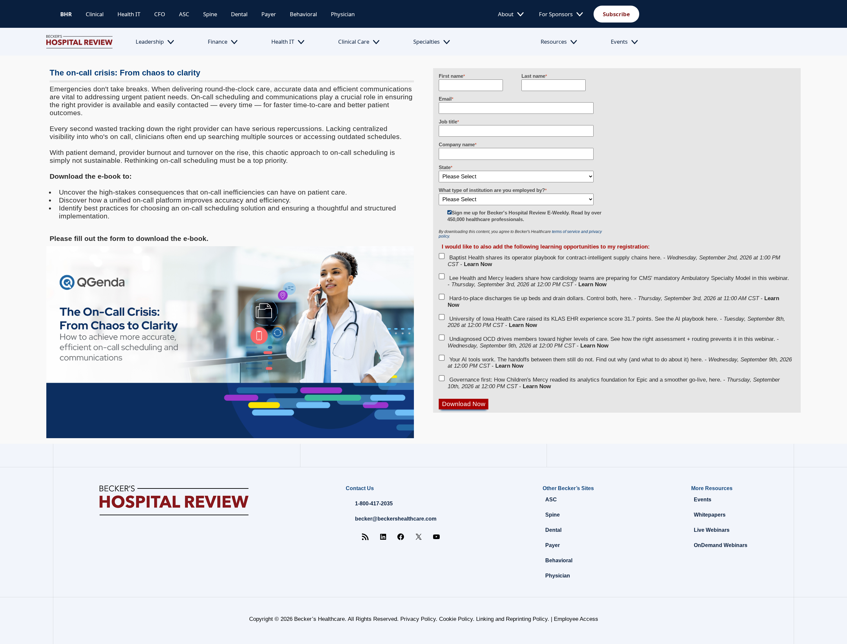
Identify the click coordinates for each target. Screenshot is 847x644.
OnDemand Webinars (720, 545)
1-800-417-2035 (374, 503)
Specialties (426, 41)
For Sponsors (556, 14)
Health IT (128, 14)
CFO (159, 14)
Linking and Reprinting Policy (512, 619)
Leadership (150, 41)
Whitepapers (710, 515)
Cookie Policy (456, 619)
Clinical (95, 14)
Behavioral (303, 14)
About (505, 14)
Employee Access (576, 619)
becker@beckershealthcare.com (395, 519)
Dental (239, 14)
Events (619, 41)
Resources (554, 41)
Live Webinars (712, 530)
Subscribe (616, 14)
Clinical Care (353, 41)
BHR (66, 14)
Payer (268, 14)
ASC (184, 14)
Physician (343, 14)
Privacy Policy (418, 619)
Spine (210, 14)
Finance (217, 41)
